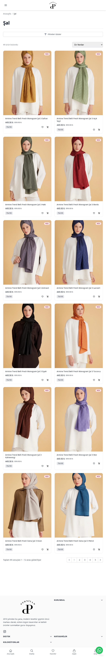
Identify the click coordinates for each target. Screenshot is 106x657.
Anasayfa (7, 13)
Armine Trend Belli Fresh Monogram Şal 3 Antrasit (27, 288)
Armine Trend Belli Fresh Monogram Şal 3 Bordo (78, 204)
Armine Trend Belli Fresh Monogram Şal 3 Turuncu (79, 371)
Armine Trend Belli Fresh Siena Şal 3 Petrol (75, 541)
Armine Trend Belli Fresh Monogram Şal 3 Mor (77, 455)
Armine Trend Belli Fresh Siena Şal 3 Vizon (23, 541)
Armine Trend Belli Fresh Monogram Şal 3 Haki (25, 204)
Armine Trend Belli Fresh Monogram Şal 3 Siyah (26, 371)
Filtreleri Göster (54, 34)
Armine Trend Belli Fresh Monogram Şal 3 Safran (26, 118)
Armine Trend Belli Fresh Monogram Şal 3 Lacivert (78, 288)
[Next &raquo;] (100, 559)
